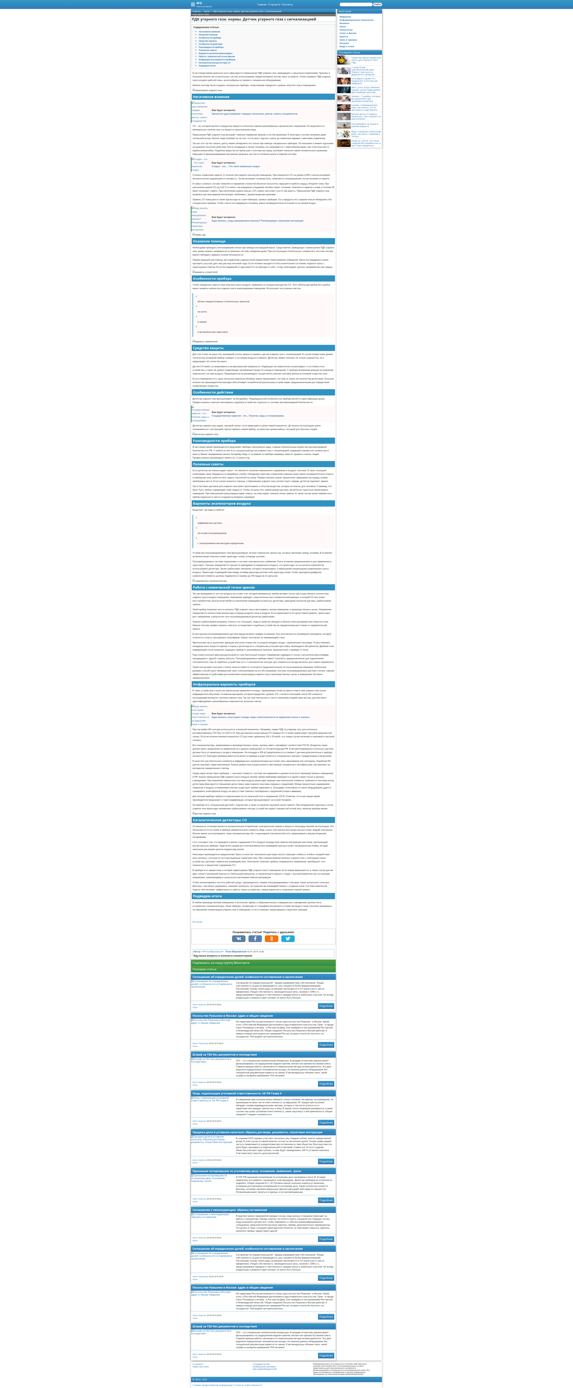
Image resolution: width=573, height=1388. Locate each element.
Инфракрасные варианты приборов (217, 59)
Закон (195, 1007)
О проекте (274, 4)
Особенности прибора (210, 37)
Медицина (345, 16)
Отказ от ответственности (248, 1385)
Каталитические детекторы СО (214, 62)
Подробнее (326, 1006)
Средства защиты (208, 41)
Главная (262, 4)
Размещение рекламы (264, 1366)
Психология (345, 29)
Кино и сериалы (348, 39)
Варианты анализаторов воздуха (215, 53)
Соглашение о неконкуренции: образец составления (229, 1210)
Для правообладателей (265, 1369)
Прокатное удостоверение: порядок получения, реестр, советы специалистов (255, 113)
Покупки (344, 43)
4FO (199, 3)
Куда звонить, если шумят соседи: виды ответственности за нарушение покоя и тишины (260, 717)
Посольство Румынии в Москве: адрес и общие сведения (232, 1015)
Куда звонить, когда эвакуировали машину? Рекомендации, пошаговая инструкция (257, 220)
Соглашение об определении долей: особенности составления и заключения (247, 977)
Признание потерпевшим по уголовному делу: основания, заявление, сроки (246, 1171)
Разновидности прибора (211, 47)
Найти (377, 4)
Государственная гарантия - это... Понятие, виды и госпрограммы (248, 415)
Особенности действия (210, 44)
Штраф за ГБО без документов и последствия (224, 1054)
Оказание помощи (208, 34)
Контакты (287, 4)
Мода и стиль (346, 46)
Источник (197, 922)
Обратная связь (200, 1366)
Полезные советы (208, 50)
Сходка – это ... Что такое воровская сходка (236, 166)
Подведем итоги (207, 65)
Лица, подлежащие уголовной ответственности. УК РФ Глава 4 (236, 1093)
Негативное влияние (209, 31)
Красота (343, 36)
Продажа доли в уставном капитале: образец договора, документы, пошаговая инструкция (257, 1132)
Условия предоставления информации (212, 1385)
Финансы (344, 23)
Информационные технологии (356, 20)
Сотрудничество (261, 1364)
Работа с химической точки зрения (217, 56)
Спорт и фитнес (348, 33)
